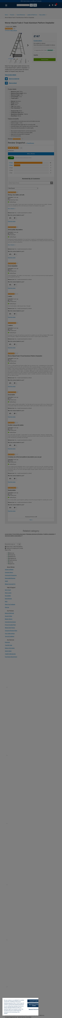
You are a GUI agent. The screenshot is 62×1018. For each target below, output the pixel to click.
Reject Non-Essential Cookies (34, 1005)
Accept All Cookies (34, 1001)
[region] (20, 1007)
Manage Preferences (34, 1009)
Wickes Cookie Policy (13, 1013)
